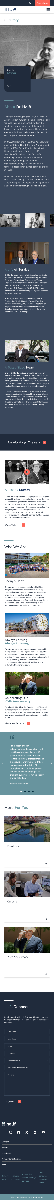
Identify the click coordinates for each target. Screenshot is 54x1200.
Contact (5, 1141)
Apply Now (42, 3)
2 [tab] (25, 791)
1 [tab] (21, 791)
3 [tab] (29, 791)
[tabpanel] (27, 763)
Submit (10, 1101)
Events (5, 1147)
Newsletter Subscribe (11, 1159)
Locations (6, 1153)
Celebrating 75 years (24, 442)
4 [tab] (33, 791)
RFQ (4, 1164)
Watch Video (11, 525)
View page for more (14, 723)
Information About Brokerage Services (29, 1177)
